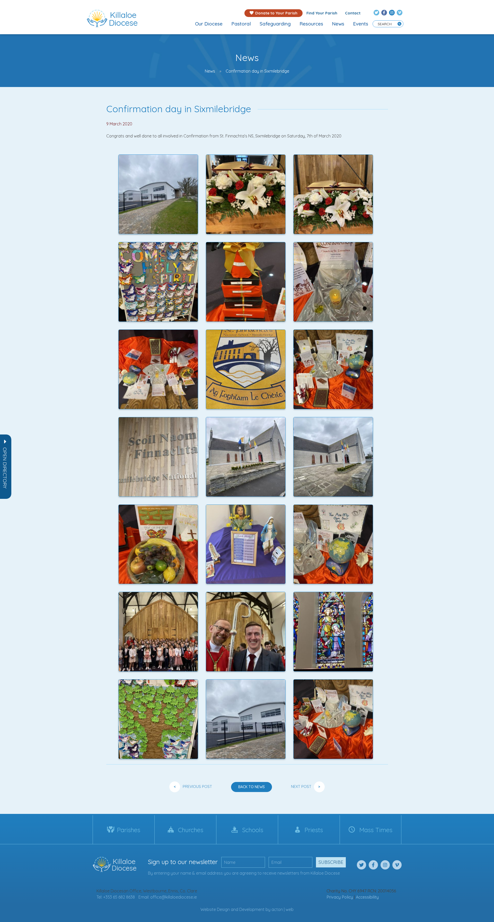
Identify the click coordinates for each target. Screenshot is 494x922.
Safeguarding (275, 24)
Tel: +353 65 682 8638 (115, 897)
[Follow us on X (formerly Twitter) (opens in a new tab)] (376, 12)
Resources (311, 24)
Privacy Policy (340, 897)
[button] (5, 468)
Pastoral (241, 24)
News (338, 24)
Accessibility (367, 897)
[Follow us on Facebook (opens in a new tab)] (384, 12)
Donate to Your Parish (276, 13)
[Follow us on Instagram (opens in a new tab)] (392, 12)
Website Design (215, 909)
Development (251, 909)
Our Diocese (209, 24)
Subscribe (331, 862)
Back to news (251, 787)
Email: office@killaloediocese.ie (167, 897)
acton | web (282, 909)
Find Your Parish (321, 13)
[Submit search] (399, 24)
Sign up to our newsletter (183, 862)
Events (360, 24)
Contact (352, 13)
